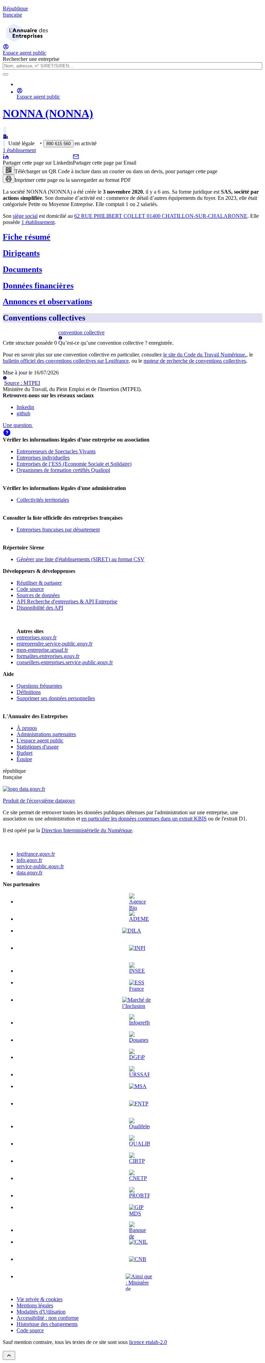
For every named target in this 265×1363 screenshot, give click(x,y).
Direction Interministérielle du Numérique (86, 830)
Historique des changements (47, 1324)
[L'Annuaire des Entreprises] (27, 40)
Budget (24, 753)
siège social (25, 216)
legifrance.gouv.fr (36, 854)
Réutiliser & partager (39, 583)
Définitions (29, 692)
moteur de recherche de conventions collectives (195, 361)
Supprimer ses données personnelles (56, 698)
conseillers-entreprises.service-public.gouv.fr (65, 662)
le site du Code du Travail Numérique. (204, 355)
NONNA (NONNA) (48, 113)
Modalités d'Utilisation (41, 1312)
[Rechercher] (5, 74)
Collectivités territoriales (43, 500)
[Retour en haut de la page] (9, 1355)
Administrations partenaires (46, 734)
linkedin (25, 407)
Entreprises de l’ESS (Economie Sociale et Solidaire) (74, 464)
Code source (30, 589)
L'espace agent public (40, 740)
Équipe (24, 759)
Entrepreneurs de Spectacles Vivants (56, 451)
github (23, 413)
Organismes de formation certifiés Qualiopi (63, 470)
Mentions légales (35, 1305)
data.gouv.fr (29, 872)
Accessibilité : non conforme (48, 1318)
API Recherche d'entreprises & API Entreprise (67, 601)
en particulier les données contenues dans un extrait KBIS (144, 819)
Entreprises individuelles (43, 458)
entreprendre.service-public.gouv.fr (54, 644)
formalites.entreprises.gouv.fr (48, 656)
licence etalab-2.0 (148, 1342)
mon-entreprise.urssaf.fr (42, 650)
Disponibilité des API (40, 608)
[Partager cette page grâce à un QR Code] (8, 170)
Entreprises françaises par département (58, 529)
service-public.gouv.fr (40, 866)
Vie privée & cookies (39, 1299)
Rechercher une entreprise (31, 59)
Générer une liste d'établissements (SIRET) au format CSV (81, 559)
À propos (27, 728)
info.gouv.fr (29, 860)
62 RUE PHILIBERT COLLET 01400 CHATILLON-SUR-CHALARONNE (160, 216)
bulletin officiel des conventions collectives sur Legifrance (66, 361)
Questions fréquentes (39, 686)
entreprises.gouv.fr (37, 637)
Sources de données (38, 595)
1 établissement (19, 150)
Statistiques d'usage (38, 747)
